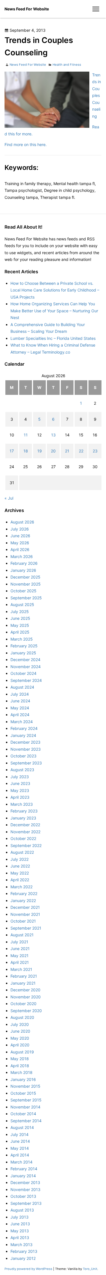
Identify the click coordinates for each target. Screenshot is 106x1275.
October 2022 (23, 838)
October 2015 (23, 1093)
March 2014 (21, 1162)
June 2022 (20, 866)
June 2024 (20, 700)
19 (39, 450)
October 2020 (23, 1003)
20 (53, 450)
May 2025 (19, 625)
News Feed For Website (27, 8)
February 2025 (24, 645)
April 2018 (19, 1065)
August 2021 (22, 934)
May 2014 (19, 1148)
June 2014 (20, 1141)
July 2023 (19, 776)
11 (26, 434)
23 (95, 450)
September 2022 (26, 845)
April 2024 (19, 714)
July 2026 (19, 529)
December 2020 (25, 989)
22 (81, 450)
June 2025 (20, 618)
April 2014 (19, 1155)
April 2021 (19, 962)
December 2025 (25, 577)
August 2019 (22, 1051)
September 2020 (26, 1010)
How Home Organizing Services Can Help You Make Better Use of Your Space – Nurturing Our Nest (54, 310)
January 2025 (23, 652)
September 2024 (26, 680)
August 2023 (22, 769)
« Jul (9, 498)
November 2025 (25, 584)
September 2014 (26, 1120)
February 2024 (24, 728)
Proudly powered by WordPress (29, 1269)
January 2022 (23, 900)
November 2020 (25, 996)
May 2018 (19, 1058)
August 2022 (22, 852)
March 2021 (21, 969)
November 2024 (25, 666)
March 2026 (21, 556)
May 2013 (19, 1230)
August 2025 (22, 604)
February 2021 (23, 976)
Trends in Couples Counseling (96, 95)
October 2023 (23, 755)
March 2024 (21, 721)
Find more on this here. (26, 144)
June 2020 (20, 1031)
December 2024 (25, 659)
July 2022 (19, 859)
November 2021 (25, 914)
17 (12, 450)
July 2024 (19, 694)
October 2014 (23, 1113)
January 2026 (23, 570)
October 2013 (23, 1196)
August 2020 (22, 1017)
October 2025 (23, 590)
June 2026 (20, 535)
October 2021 (23, 921)
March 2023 (21, 804)
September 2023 (26, 763)
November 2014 (25, 1107)
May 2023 (19, 790)
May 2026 (19, 542)
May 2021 (19, 955)
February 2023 (24, 811)
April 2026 (19, 549)
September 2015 (26, 1100)
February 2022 (23, 893)
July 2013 (19, 1217)
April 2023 (19, 797)
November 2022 (25, 831)
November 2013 (25, 1189)
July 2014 (19, 1134)
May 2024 (19, 707)
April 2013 (19, 1237)
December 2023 (25, 742)
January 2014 (23, 1175)
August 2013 (22, 1210)
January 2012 (23, 1258)
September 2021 (25, 928)
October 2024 (23, 673)
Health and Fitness (67, 65)
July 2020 (19, 1024)
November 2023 (25, 749)
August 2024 (22, 687)
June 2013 (20, 1223)
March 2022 (21, 886)
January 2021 (23, 983)
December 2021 (25, 907)
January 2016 (23, 1079)
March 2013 (21, 1244)
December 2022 (25, 824)
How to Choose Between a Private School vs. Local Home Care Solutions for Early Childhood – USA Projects (54, 290)
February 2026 (24, 563)
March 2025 (21, 639)
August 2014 (22, 1127)
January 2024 (23, 735)
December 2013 (25, 1182)
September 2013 (26, 1203)
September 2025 (26, 597)
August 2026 (22, 522)
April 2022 (19, 879)
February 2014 (23, 1168)
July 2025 (19, 611)
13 (53, 434)
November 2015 (25, 1086)
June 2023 (20, 783)
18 (25, 450)
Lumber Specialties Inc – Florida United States (53, 338)
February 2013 (23, 1251)
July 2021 (19, 941)
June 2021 (20, 948)
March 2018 (21, 1072)
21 (67, 450)
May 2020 (19, 1038)
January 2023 (23, 818)
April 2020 (19, 1044)
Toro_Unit (90, 1269)
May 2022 (19, 873)
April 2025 (19, 632)
